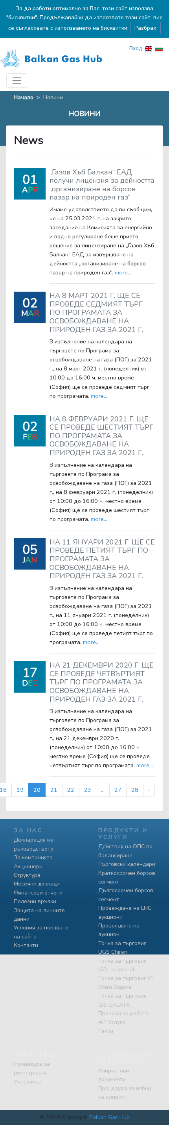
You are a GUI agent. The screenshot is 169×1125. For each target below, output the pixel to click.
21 (53, 790)
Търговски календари (126, 864)
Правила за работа (123, 1013)
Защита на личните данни (39, 915)
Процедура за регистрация (32, 1068)
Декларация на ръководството (33, 844)
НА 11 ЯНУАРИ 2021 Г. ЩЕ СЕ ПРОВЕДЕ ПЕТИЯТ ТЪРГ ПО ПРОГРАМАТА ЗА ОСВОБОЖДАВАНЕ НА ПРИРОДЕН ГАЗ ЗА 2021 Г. (102, 559)
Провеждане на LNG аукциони (125, 912)
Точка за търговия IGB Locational (122, 965)
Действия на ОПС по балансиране (125, 851)
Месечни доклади (37, 883)
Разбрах (145, 28)
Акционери (28, 866)
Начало (23, 97)
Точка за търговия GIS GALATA (122, 1000)
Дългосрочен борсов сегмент (125, 895)
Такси (105, 1031)
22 (70, 790)
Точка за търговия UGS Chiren (122, 948)
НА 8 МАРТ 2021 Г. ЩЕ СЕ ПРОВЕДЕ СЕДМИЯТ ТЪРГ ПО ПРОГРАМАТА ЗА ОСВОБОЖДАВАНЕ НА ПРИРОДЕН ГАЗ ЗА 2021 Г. (96, 312)
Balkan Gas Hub (109, 1117)
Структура (27, 875)
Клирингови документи (113, 1075)
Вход (135, 48)
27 (117, 790)
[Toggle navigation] (16, 80)
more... (123, 272)
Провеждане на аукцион (119, 930)
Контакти (26, 945)
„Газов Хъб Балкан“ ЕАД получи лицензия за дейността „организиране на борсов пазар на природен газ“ (102, 184)
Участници (28, 1081)
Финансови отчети (38, 892)
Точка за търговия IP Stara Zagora (125, 982)
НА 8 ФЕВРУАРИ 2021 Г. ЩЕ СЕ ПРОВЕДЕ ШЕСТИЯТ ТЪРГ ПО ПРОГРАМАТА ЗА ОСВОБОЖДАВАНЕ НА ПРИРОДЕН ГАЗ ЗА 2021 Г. (101, 435)
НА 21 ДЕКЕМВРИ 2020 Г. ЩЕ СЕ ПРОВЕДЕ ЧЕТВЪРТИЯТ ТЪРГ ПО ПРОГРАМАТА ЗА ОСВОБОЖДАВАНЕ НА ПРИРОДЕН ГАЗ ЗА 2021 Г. (102, 682)
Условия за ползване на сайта (41, 932)
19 (20, 790)
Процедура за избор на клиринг (124, 1093)
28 (134, 790)
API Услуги (111, 1022)
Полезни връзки (35, 901)
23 (87, 790)
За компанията (33, 857)
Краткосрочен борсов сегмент (126, 877)
